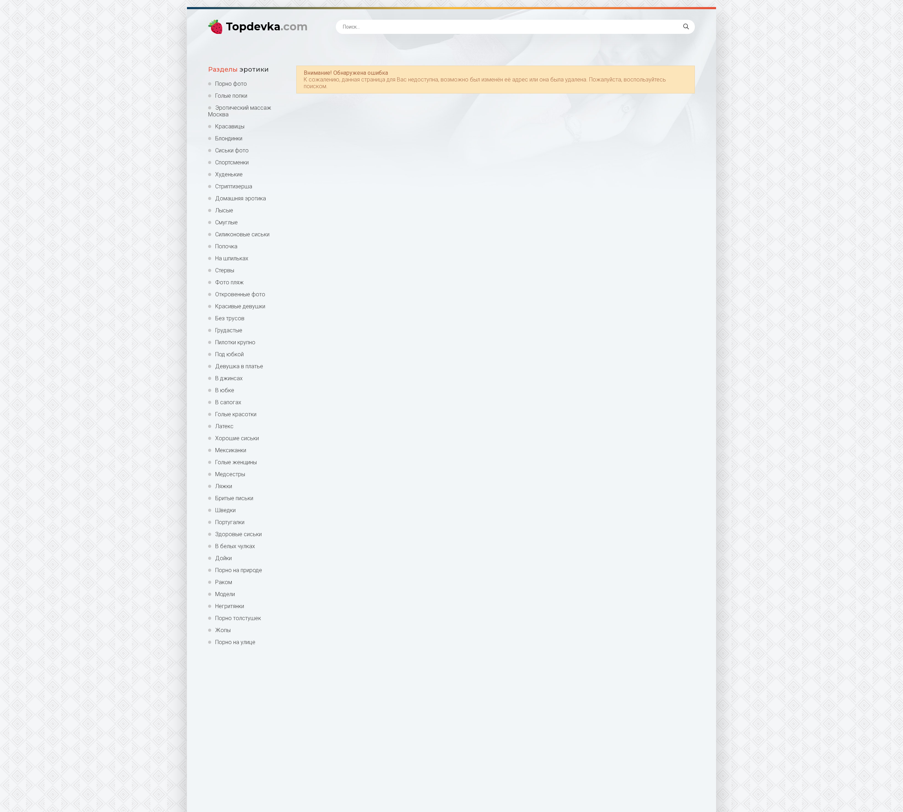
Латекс (224, 426)
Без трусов (229, 318)
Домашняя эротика (240, 198)
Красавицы (229, 126)
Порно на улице (235, 642)
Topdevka (267, 26)
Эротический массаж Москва (239, 111)
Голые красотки (235, 414)
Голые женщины (236, 462)
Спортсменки (232, 162)
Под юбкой (229, 354)
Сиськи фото (232, 150)
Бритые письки (234, 498)
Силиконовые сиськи (242, 234)
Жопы (223, 630)
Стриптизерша (233, 186)
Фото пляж (229, 282)
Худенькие (229, 174)
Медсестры (230, 474)
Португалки (229, 522)
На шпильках (231, 258)
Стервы (224, 270)
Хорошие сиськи (237, 438)
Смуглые (226, 222)
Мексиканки (230, 450)
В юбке (224, 390)
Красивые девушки (240, 306)
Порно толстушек (238, 618)
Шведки (225, 510)
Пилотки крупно (235, 342)
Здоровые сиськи (238, 534)
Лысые (224, 210)
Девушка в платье (239, 366)
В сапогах (228, 402)
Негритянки (229, 606)
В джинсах (229, 378)
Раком (223, 582)
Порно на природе (238, 570)
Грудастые (228, 330)
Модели (225, 594)
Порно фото (231, 83)
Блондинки (228, 138)
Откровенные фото (240, 294)
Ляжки (223, 486)
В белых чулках (235, 546)
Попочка (226, 246)
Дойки (223, 558)
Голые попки (231, 95)
